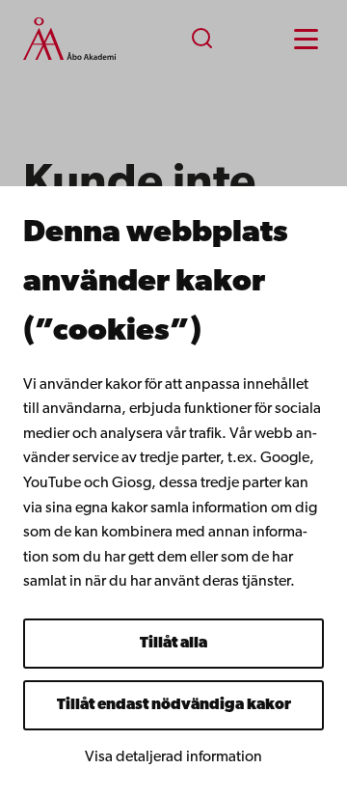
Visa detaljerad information (173, 757)
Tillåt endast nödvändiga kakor (174, 705)
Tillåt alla (173, 643)
